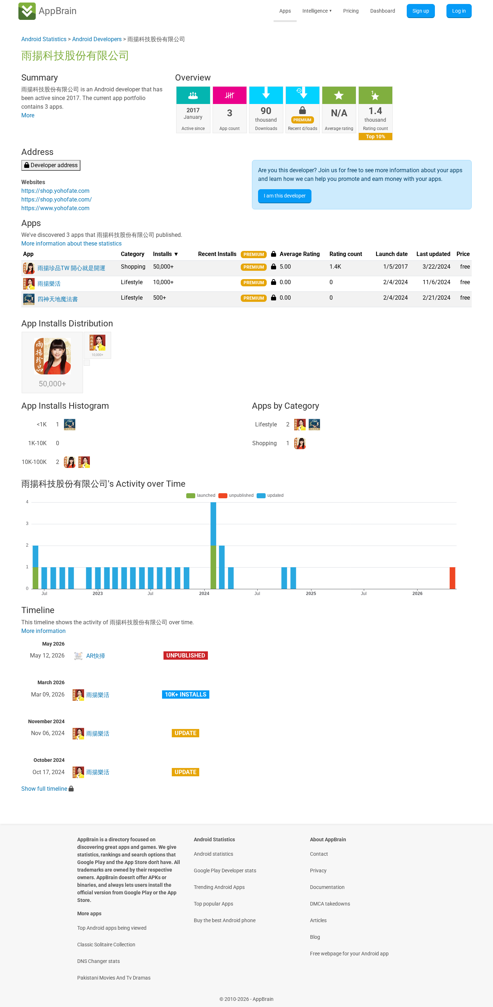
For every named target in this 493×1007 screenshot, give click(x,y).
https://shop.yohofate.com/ (56, 199)
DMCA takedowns (330, 904)
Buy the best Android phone (225, 920)
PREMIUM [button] (254, 254)
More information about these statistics (71, 243)
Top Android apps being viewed (112, 928)
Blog (315, 937)
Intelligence (317, 11)
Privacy (318, 870)
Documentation (327, 887)
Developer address (53, 165)
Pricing (351, 11)
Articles (318, 920)
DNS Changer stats (98, 961)
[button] (273, 266)
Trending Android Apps (219, 887)
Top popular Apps (213, 904)
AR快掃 (95, 655)
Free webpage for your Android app (349, 953)
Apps (285, 11)
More (27, 115)
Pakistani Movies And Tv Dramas (113, 978)
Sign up (421, 11)
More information (43, 631)
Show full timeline (44, 788)
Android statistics (213, 854)
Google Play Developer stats (225, 870)
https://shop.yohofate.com (55, 190)
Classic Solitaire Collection (106, 944)
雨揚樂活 (97, 694)
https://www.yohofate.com (55, 208)
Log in (459, 11)
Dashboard (382, 11)
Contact (319, 854)
